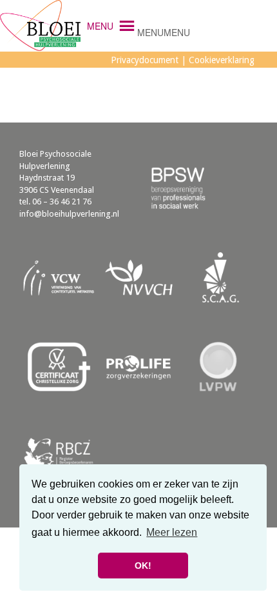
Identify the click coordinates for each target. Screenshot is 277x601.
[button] (163, 32)
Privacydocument (144, 60)
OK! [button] (143, 565)
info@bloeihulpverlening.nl (69, 214)
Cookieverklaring (221, 60)
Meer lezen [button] (171, 532)
